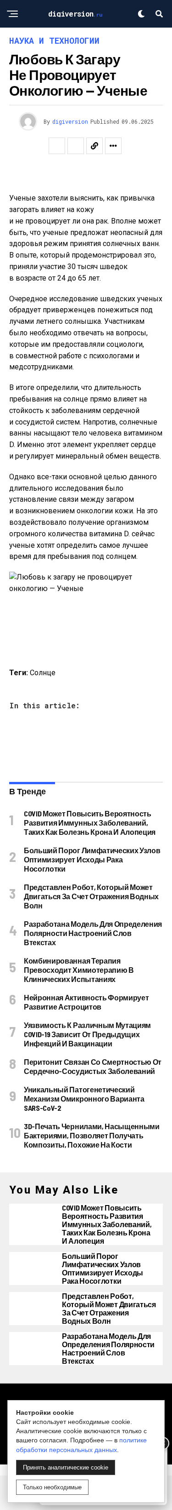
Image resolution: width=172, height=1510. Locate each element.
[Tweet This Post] (75, 146)
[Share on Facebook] (57, 146)
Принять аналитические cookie (65, 1467)
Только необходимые (52, 1487)
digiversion (70, 121)
